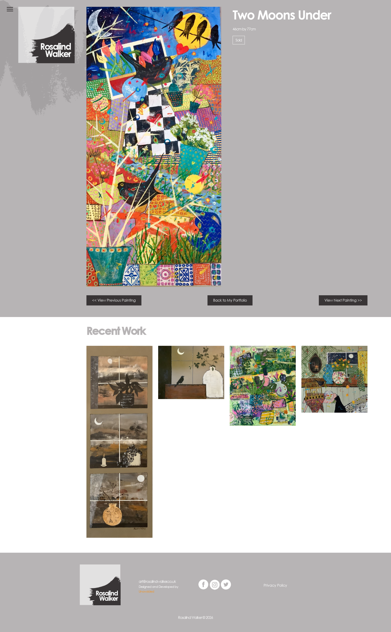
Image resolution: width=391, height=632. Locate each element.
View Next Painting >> (343, 300)
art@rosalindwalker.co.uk (157, 581)
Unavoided (146, 591)
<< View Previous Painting (114, 300)
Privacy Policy (275, 585)
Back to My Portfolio (230, 300)
